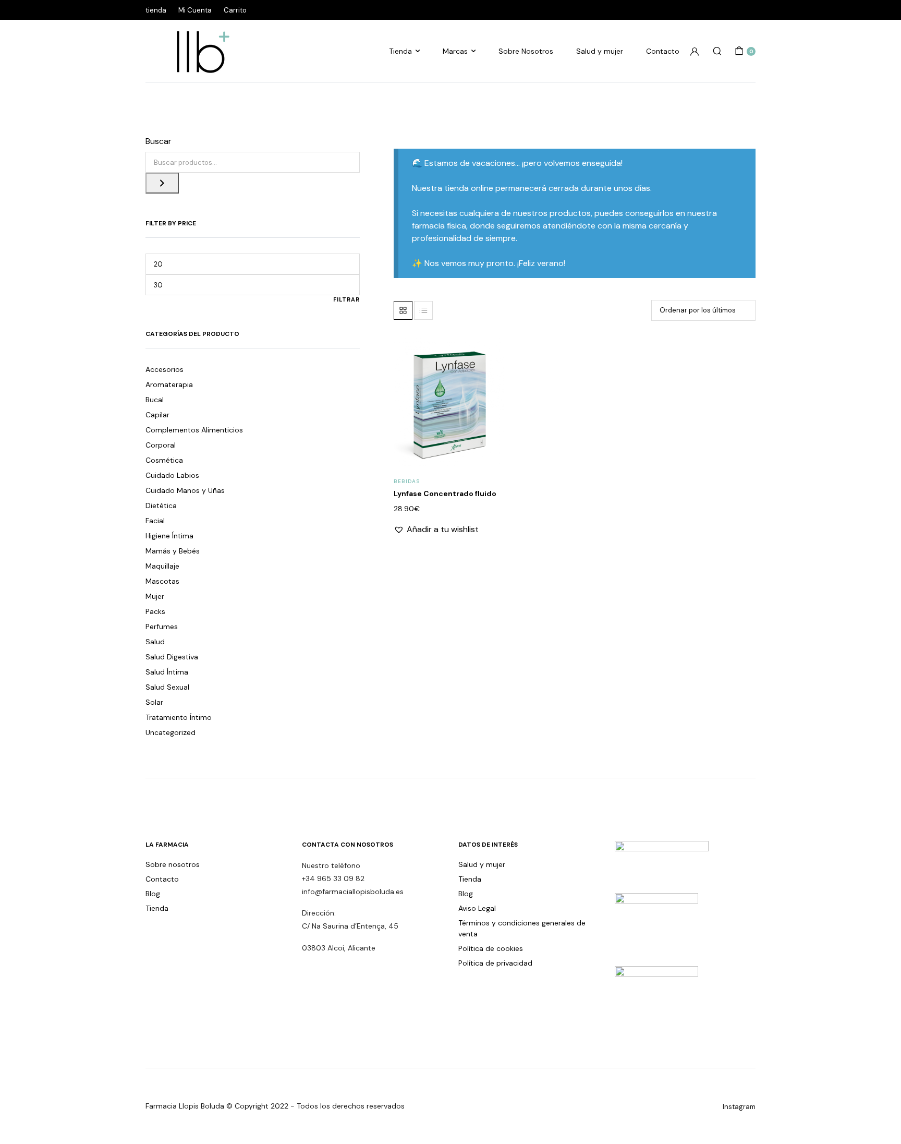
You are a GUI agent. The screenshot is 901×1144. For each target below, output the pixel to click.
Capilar (157, 414)
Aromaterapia (169, 384)
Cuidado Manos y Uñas (185, 490)
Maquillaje (162, 566)
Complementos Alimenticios (194, 430)
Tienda (400, 51)
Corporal (160, 445)
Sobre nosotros (172, 864)
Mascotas (162, 581)
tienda (155, 10)
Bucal (154, 399)
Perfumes (161, 626)
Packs (155, 611)
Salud (155, 641)
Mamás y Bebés (172, 551)
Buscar (158, 141)
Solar (154, 702)
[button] (486, 377)
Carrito (235, 10)
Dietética (161, 505)
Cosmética (164, 460)
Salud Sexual (167, 687)
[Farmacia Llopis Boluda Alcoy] (197, 51)
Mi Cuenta (195, 10)
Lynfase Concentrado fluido (445, 493)
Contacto (662, 51)
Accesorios (164, 369)
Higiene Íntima (169, 535)
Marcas (455, 51)
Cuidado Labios (172, 475)
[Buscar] (162, 183)
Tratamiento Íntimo (178, 717)
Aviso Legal (477, 908)
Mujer (154, 596)
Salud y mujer (599, 51)
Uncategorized (170, 732)
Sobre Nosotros (525, 51)
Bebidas (407, 481)
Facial (155, 520)
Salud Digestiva (171, 656)
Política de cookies (490, 948)
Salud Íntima (166, 672)
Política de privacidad (495, 963)
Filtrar (346, 299)
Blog (152, 893)
